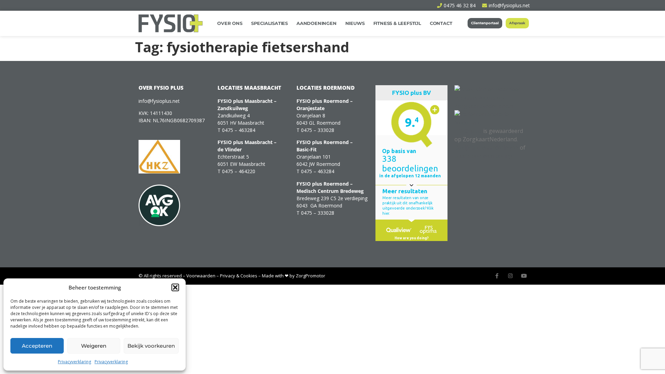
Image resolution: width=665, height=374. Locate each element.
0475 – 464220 (238, 171)
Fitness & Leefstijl (397, 23)
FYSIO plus (468, 131)
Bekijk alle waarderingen (486, 147)
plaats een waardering (483, 156)
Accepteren (37, 345)
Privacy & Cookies (238, 276)
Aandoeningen (316, 23)
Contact (441, 23)
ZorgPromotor (310, 276)
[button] (175, 287)
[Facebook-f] (496, 275)
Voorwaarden (200, 276)
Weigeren (93, 345)
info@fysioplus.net (159, 101)
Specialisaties (269, 23)
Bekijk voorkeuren (151, 345)
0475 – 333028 (317, 130)
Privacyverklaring (74, 362)
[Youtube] (523, 275)
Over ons (229, 23)
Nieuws (355, 23)
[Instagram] (510, 275)
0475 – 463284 (238, 130)
